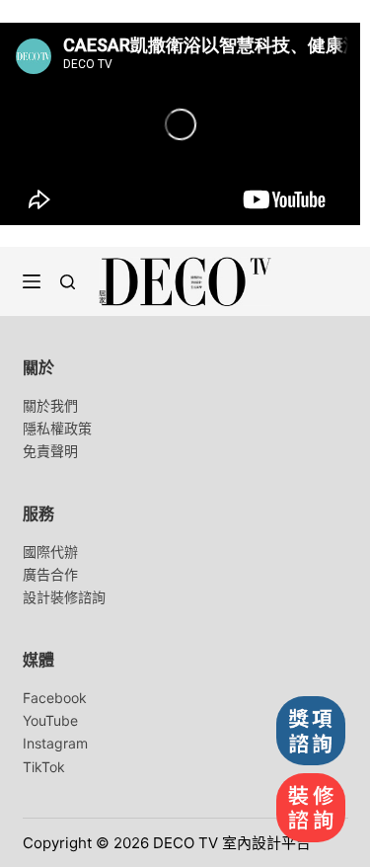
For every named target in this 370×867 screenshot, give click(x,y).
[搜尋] (67, 282)
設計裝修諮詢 (64, 597)
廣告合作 (50, 574)
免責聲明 (50, 450)
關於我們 (50, 405)
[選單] (31, 281)
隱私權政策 (57, 428)
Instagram (55, 743)
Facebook (55, 697)
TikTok (44, 766)
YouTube (50, 720)
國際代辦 (50, 551)
